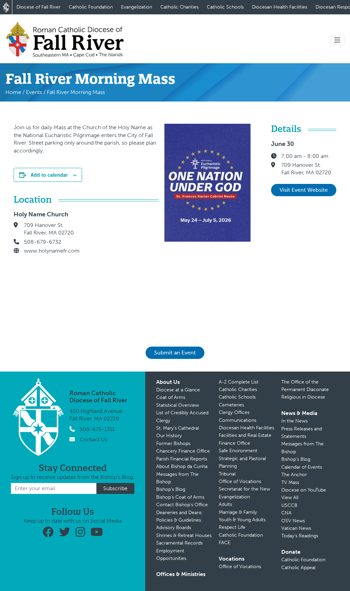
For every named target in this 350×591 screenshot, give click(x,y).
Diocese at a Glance (178, 390)
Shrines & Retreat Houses (184, 535)
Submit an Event (175, 352)
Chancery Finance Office (183, 451)
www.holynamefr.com (52, 250)
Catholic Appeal (298, 567)
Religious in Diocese (303, 397)
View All (289, 497)
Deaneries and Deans (179, 512)
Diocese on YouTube (303, 490)
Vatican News (296, 528)
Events (34, 92)
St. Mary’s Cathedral (177, 428)
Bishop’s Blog (170, 489)
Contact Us (93, 439)
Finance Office (234, 443)
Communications (237, 420)
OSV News (293, 521)
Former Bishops (173, 443)
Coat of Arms (170, 397)
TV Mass (290, 482)
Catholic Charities (179, 7)
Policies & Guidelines (178, 520)
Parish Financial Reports (181, 459)
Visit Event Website (304, 190)
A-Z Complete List (238, 382)
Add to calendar (49, 174)
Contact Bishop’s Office (182, 505)
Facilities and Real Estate (245, 435)
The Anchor (294, 475)
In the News (294, 421)
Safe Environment (238, 451)
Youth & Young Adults (242, 520)
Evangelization (136, 7)
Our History (169, 436)
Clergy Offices (234, 412)
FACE (224, 543)
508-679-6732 (42, 242)
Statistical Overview (177, 405)
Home (13, 92)
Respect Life (232, 527)
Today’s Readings (299, 536)
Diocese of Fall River (38, 7)
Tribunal (227, 474)
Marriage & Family (238, 512)
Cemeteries (231, 405)
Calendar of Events (301, 467)
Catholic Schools (225, 7)
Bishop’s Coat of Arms (180, 497)
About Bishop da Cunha (181, 466)
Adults (225, 504)
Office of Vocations (240, 481)
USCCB (289, 505)
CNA (286, 513)
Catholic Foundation (91, 7)
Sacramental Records (179, 543)
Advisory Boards (173, 527)
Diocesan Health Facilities (279, 7)
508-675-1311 (97, 429)
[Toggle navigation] (337, 40)
